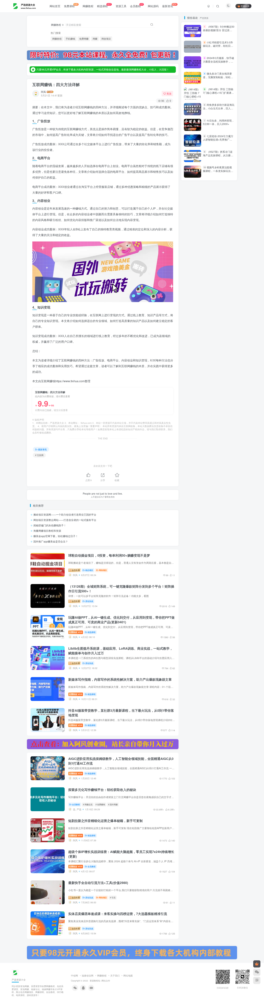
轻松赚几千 (210, 407)
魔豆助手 (191, 340)
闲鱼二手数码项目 (212, 376)
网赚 (95, 38)
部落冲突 (225, 386)
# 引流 (112, 897)
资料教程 (207, 443)
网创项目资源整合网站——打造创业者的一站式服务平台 (64, 520)
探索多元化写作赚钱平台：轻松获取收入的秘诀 (102, 789)
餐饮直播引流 (194, 345)
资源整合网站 (220, 438)
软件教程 (191, 412)
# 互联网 (39, 455)
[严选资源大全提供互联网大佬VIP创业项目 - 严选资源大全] (15, 972)
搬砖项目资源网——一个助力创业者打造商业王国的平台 (64, 514)
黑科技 (190, 335)
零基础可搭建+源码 (197, 366)
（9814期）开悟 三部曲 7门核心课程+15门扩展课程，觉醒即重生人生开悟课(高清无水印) (218, 94)
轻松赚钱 (192, 407)
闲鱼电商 (191, 371)
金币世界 (191, 386)
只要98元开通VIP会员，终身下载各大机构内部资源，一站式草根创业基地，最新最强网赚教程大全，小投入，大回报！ (102, 68)
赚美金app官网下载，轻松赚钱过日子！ (55, 536)
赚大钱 (203, 438)
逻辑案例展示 (194, 391)
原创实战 (89, 601)
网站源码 (153, 6)
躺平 (189, 417)
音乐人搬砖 (208, 355)
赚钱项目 (205, 427)
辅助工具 (222, 402)
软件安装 (207, 412)
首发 (220, 340)
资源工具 (121, 6)
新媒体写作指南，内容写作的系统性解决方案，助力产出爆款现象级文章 (120, 679)
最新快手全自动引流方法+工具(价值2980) (98, 882)
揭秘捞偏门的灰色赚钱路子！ (49, 525)
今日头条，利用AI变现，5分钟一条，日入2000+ (218, 261)
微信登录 (211, 87)
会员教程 (136, 5)
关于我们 (115, 975)
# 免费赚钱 (100, 804)
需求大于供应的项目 (197, 361)
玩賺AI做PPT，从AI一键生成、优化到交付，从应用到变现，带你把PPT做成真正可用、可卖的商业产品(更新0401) (121, 619)
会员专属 (75, 570)
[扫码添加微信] (256, 972)
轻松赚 (227, 407)
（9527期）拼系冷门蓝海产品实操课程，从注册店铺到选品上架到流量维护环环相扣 (218, 297)
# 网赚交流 (87, 804)
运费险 (211, 391)
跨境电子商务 (205, 417)
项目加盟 (207, 350)
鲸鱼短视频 (219, 335)
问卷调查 (212, 381)
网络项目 (103, 570)
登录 (200, 67)
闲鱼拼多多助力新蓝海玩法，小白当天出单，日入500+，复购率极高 (218, 248)
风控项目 (212, 345)
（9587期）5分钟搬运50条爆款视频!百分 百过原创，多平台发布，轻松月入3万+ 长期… (218, 172)
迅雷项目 (191, 402)
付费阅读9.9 (75, 632)
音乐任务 (191, 355)
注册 (221, 67)
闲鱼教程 (222, 371)
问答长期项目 (194, 381)
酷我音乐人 (208, 386)
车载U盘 (222, 412)
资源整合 (191, 443)
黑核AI (204, 335)
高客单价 (207, 340)
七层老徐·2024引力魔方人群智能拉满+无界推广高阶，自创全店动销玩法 (218, 279)
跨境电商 (222, 417)
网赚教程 (88, 6)
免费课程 (71, 5)
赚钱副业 (225, 432)
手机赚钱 (70, 38)
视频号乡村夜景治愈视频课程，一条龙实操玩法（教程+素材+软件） (217, 310)
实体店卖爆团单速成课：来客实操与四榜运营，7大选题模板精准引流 (117, 913)
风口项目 (191, 350)
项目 (220, 350)
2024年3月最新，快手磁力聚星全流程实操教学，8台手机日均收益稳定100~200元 (218, 203)
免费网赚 (84, 38)
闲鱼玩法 (207, 371)
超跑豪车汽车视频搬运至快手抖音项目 (206, 422)
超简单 (190, 427)
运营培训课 (208, 397)
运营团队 (225, 397)
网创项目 (106, 38)
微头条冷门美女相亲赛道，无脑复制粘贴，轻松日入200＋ (218, 216)
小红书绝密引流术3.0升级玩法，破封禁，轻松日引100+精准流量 (218, 185)
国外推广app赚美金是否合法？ (50, 541)
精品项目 (89, 570)
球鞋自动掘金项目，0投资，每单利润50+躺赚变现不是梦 (109, 555)
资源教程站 (95, 980)
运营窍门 (225, 391)
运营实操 (191, 397)
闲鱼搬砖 (191, 376)
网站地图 (128, 975)
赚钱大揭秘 (208, 432)
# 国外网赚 (113, 804)
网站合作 (105, 980)
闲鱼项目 (218, 366)
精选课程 (104, 5)
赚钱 (189, 438)
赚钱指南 (191, 432)
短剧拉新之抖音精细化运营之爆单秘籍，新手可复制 (105, 820)
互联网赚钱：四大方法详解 (56, 84)
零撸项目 (219, 361)
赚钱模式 (221, 427)
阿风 (43, 92)
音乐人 (224, 355)
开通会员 (245, 6)
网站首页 (55, 6)
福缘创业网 (87, 975)
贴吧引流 (222, 443)
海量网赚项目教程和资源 (47, 530)
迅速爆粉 (207, 402)
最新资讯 (169, 5)
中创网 (74, 975)
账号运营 (191, 448)
